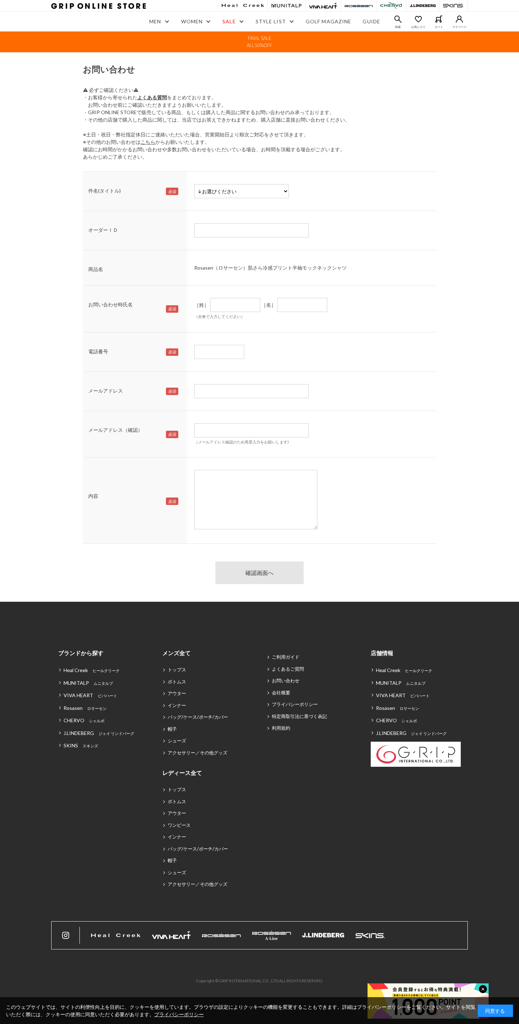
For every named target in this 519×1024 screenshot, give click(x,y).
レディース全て (182, 772)
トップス (177, 669)
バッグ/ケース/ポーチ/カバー (198, 717)
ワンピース (179, 825)
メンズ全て (176, 652)
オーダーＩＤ (103, 230)
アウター (177, 693)
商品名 (95, 269)
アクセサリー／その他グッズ (197, 752)
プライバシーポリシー (295, 704)
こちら (148, 142)
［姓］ (201, 305)
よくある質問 (152, 97)
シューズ (177, 740)
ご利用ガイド (285, 657)
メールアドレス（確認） (115, 430)
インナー (177, 705)
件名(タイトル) (104, 191)
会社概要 (281, 692)
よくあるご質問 (288, 669)
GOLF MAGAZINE (329, 21)
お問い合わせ (285, 680)
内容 (93, 496)
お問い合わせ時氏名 (110, 304)
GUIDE (371, 21)
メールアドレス (105, 391)
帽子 (172, 729)
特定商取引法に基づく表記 (299, 716)
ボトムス (177, 681)
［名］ (268, 305)
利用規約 (281, 728)
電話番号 (98, 351)
